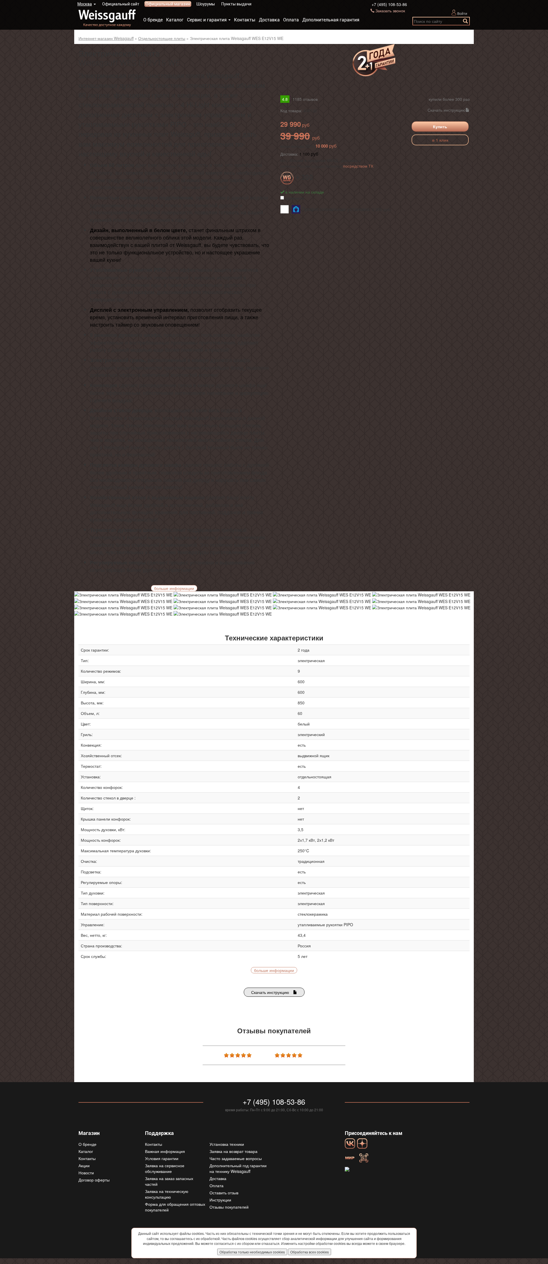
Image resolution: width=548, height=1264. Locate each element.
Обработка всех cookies (309, 1251)
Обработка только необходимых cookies (252, 1251)
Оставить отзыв (223, 1192)
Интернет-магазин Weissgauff (106, 38)
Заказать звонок (390, 10)
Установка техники (226, 1144)
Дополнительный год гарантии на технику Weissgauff (238, 1168)
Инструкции (220, 1200)
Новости (86, 1172)
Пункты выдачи (236, 4)
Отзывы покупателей (229, 1207)
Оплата (291, 20)
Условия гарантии (161, 1158)
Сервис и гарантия (207, 20)
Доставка (269, 20)
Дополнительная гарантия (330, 20)
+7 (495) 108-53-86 (389, 4)
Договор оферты (94, 1180)
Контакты (244, 20)
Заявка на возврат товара (233, 1151)
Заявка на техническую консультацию (166, 1194)
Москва (84, 4)
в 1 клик (440, 140)
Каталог (175, 20)
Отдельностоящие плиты (161, 38)
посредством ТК (358, 166)
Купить (440, 126)
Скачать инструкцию (447, 110)
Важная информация (165, 1151)
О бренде (153, 20)
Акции (84, 1165)
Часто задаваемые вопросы (235, 1158)
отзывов (305, 99)
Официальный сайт (120, 4)
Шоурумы (205, 4)
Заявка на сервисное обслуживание (164, 1168)
